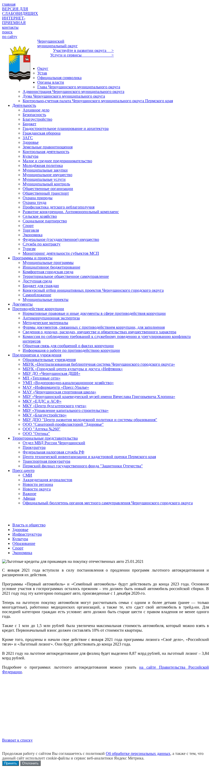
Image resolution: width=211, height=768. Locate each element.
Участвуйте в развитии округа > (83, 50)
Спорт (17, 548)
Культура (20, 539)
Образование (23, 543)
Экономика (22, 553)
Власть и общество (29, 525)
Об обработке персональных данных (138, 753)
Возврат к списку (17, 740)
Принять (10, 763)
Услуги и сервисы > (82, 55)
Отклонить (30, 763)
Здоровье (20, 529)
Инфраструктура (27, 534)
